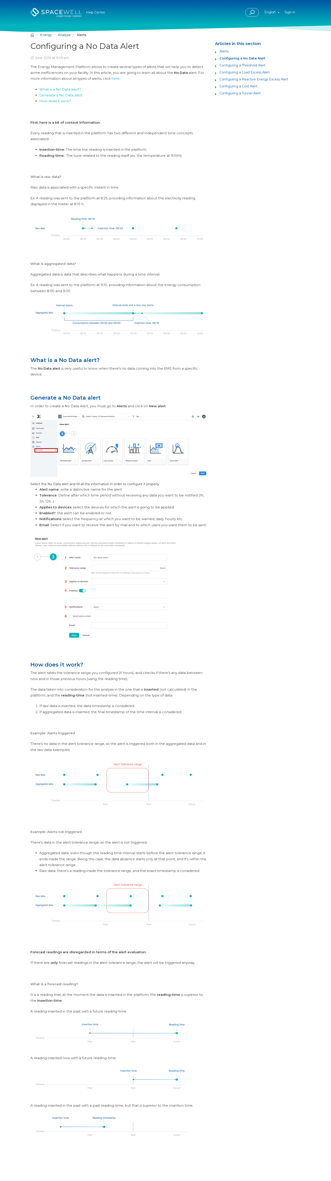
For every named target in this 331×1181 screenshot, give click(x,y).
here (115, 78)
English (270, 12)
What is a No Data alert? (60, 89)
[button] (252, 12)
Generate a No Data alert (60, 95)
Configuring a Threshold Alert (242, 65)
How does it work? (55, 101)
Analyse (64, 35)
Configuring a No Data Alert (242, 58)
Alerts (81, 35)
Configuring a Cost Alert (238, 86)
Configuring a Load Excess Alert (245, 72)
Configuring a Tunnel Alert (240, 93)
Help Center (32, 35)
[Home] (56, 12)
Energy (46, 35)
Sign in (290, 12)
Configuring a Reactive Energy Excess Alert (254, 79)
